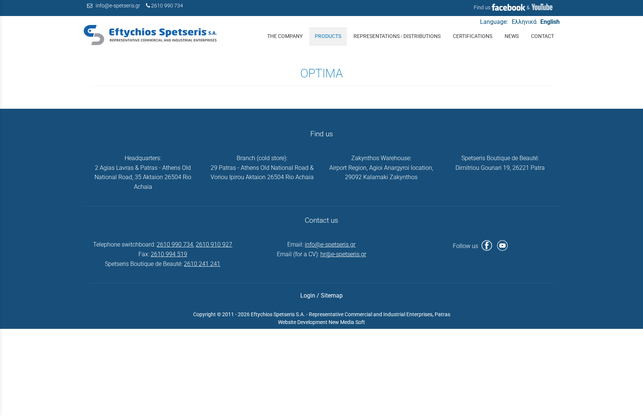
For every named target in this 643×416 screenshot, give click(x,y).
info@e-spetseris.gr (118, 6)
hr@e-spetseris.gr (343, 254)
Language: (494, 21)
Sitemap (332, 295)
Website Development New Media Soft (321, 322)
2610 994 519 (169, 254)
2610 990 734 (167, 6)
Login (307, 295)
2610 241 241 (202, 263)
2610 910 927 (214, 244)
